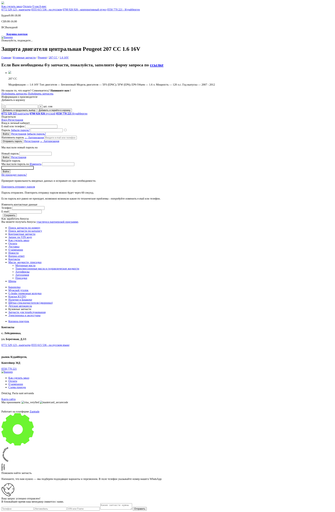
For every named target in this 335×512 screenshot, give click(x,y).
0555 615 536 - (46, 9)
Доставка (13, 246)
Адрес (42, 6)
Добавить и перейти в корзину (54, 110)
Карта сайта (8, 399)
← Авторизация (34, 137)
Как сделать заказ (11, 6)
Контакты (14, 259)
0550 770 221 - (123, 9)
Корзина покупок (18, 321)
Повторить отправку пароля (18, 186)
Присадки (21, 278)
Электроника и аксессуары (24, 315)
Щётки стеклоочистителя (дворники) (30, 302)
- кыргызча (16, 345)
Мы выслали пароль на (21, 164)
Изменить (35, 164)
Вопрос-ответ (16, 256)
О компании (15, 249)
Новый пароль (10, 153)
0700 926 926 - (84, 9)
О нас (35, 6)
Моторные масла (25, 265)
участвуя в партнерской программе (57, 221)
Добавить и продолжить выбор (19, 110)
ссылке (156, 65)
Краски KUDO (17, 296)
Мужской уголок (18, 290)
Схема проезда (17, 387)
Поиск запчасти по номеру (24, 227)
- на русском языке (50, 345)
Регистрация (15, 119)
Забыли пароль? (20, 130)
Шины (12, 281)
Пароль (15, 130)
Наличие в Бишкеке (20, 299)
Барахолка (14, 287)
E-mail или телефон (12, 126)
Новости (13, 252)
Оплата (27, 6)
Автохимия (22, 274)
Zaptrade (34, 411)
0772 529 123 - (16, 9)
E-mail (5, 211)
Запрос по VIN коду (20, 237)
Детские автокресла (20, 305)
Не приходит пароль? (14, 174)
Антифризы (22, 271)
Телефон (6, 207)
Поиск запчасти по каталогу (25, 230)
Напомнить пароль (22, 137)
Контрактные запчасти (21, 234)
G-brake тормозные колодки (25, 293)
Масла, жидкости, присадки (25, 262)
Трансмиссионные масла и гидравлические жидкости (47, 268)
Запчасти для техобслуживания (27, 312)
